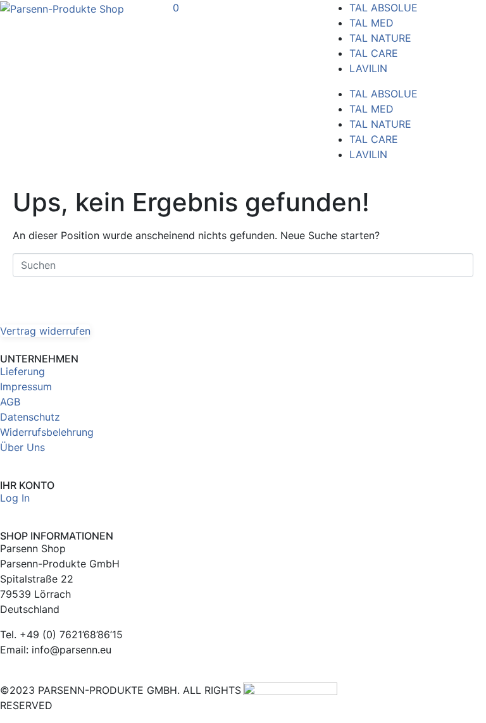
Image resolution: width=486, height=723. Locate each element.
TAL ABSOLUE (383, 7)
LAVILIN (368, 68)
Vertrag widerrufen (45, 330)
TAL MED (371, 22)
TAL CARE (373, 53)
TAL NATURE (380, 38)
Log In (15, 497)
